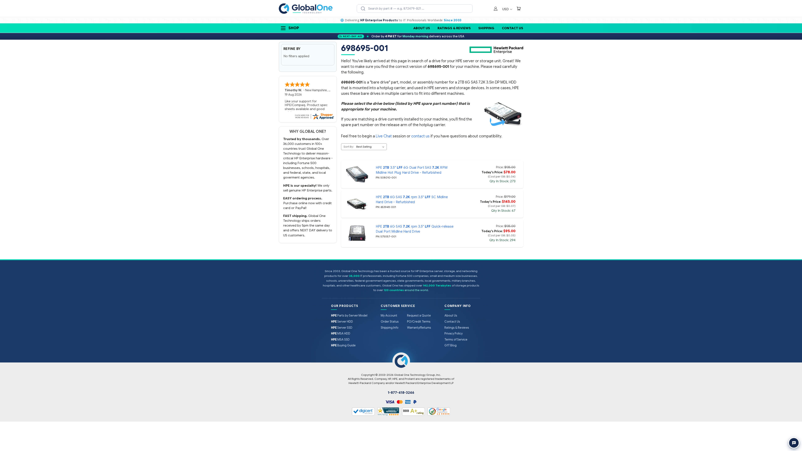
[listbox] (371, 147)
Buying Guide (343, 345)
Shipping (486, 28)
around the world (416, 290)
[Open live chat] (793, 442)
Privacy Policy (453, 333)
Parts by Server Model (349, 315)
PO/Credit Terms (418, 321)
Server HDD (342, 321)
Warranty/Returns (419, 327)
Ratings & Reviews (454, 28)
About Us (421, 28)
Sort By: (349, 146)
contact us (420, 136)
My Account (389, 315)
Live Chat (384, 136)
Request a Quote (419, 315)
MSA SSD (340, 339)
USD (506, 9)
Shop (293, 28)
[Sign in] (495, 9)
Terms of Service (455, 339)
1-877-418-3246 (401, 393)
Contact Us (512, 28)
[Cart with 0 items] (518, 9)
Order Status (390, 321)
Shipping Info (389, 327)
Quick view (357, 174)
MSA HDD (340, 333)
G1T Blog (450, 345)
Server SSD (341, 327)
